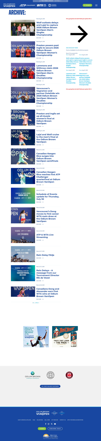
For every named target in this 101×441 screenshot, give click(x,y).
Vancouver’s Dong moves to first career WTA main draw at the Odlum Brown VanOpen (47, 216)
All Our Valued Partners (50, 386)
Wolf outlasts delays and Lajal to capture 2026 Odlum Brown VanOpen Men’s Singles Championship (47, 28)
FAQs (34, 420)
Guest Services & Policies (24, 420)
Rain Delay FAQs (45, 255)
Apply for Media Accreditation (75, 420)
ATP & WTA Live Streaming (45, 235)
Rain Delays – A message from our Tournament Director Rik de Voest (47, 274)
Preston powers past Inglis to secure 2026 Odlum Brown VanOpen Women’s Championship (47, 50)
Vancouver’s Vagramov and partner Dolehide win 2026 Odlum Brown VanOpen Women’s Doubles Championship (48, 95)
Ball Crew (47, 420)
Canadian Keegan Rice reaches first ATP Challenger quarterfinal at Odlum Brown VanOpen (48, 177)
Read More (38, 37)
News (37, 18)
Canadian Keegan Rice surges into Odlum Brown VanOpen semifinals (47, 157)
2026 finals (57, 1)
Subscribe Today (55, 428)
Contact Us (63, 420)
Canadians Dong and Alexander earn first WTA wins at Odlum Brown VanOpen (47, 292)
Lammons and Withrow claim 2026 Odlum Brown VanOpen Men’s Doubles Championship (47, 71)
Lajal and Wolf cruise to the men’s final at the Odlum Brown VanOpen (47, 138)
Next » (37, 302)
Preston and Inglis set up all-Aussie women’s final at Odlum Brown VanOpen (48, 118)
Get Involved (54, 420)
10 (35, 302)
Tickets (88, 5)
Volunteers (40, 420)
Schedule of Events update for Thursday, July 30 (47, 196)
